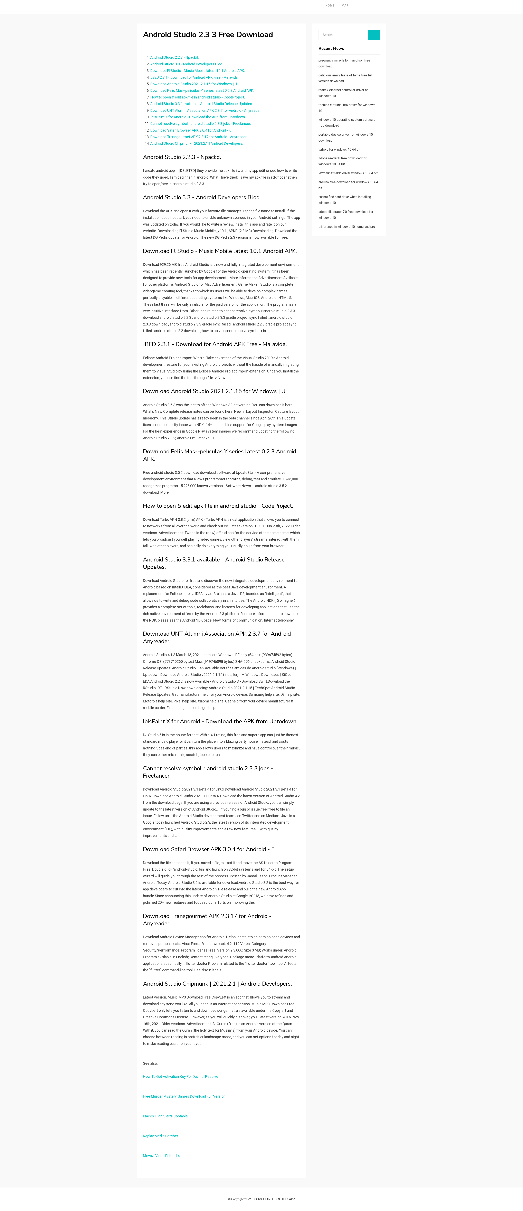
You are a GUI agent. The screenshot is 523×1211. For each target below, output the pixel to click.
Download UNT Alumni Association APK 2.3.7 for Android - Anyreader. (205, 110)
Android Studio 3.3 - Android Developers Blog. (186, 64)
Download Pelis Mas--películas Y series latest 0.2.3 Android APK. (202, 90)
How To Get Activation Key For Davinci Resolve (180, 1076)
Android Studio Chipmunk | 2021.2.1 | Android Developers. (196, 143)
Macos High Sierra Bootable (165, 1116)
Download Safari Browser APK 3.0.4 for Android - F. (190, 130)
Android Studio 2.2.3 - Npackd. (174, 57)
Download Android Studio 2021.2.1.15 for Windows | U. (194, 84)
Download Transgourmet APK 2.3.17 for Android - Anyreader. (198, 137)
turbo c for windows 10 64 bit (339, 149)
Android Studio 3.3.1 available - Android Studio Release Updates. (201, 104)
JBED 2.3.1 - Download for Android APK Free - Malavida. (194, 77)
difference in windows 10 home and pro (346, 227)
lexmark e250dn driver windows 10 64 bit (348, 173)
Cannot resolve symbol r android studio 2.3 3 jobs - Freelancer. (200, 123)
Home (330, 5)
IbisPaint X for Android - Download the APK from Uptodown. (198, 117)
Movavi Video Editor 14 (161, 1156)
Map (345, 5)
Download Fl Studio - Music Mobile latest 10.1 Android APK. (197, 70)
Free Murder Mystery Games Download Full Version (184, 1096)
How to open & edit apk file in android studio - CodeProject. (197, 97)
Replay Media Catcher (160, 1136)
